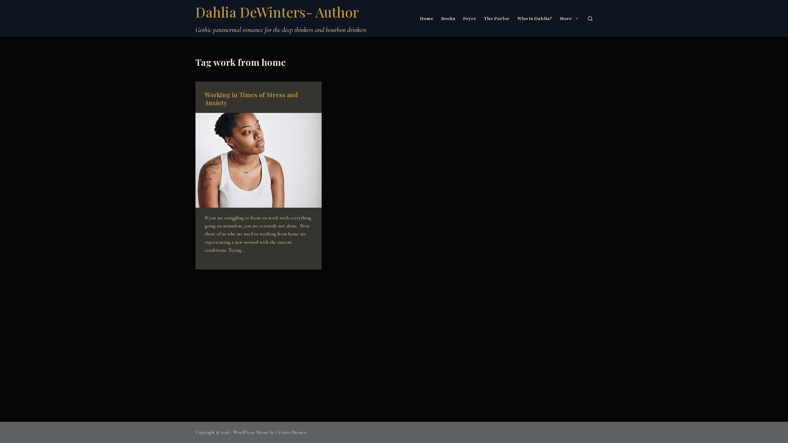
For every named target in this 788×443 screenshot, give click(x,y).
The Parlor (496, 18)
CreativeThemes (290, 432)
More (566, 18)
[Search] (590, 18)
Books (448, 18)
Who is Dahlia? (534, 18)
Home (426, 18)
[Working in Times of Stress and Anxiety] (258, 160)
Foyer (469, 18)
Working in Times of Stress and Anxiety (251, 98)
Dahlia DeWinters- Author (277, 11)
